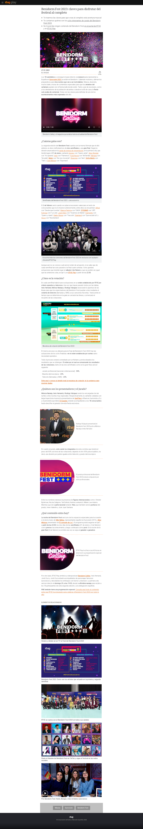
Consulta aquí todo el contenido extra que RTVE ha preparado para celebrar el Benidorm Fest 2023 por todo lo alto (70, 592)
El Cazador (63, 401)
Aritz (55, 156)
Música (57, 808)
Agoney (71, 153)
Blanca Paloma (66, 210)
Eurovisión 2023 (55, 80)
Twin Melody (51, 161)
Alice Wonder (94, 153)
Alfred (97, 208)
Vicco (43, 218)
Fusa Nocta (74, 156)
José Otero (62, 213)
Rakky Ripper (58, 215)
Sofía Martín (90, 158)
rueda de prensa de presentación (71, 151)
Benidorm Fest (82, 808)
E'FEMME (84, 210)
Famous (44, 213)
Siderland (78, 215)
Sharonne (74, 158)
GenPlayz (78, 398)
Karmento (89, 213)
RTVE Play (51, 28)
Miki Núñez (60, 520)
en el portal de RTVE (92, 26)
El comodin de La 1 (66, 523)
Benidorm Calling (84, 576)
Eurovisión (69, 808)
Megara (94, 156)
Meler (51, 158)
